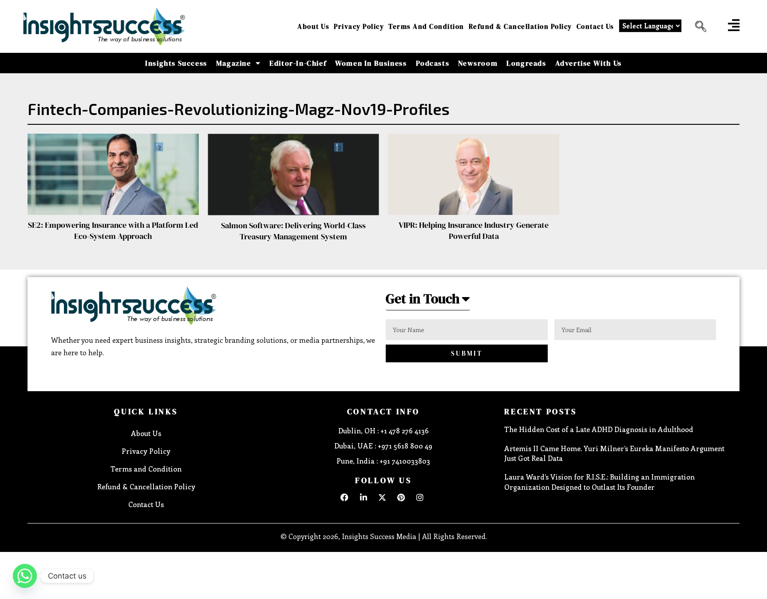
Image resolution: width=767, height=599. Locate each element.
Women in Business (371, 63)
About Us (313, 26)
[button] (697, 27)
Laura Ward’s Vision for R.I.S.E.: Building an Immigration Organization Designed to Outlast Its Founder (599, 481)
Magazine (233, 63)
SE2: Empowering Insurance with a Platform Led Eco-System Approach (113, 230)
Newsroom (478, 63)
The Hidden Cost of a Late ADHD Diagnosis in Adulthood (598, 429)
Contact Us (595, 26)
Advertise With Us (588, 63)
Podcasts (433, 63)
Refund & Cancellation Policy (520, 26)
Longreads (526, 63)
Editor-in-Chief (297, 63)
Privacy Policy (359, 26)
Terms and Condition (426, 26)
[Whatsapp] (25, 576)
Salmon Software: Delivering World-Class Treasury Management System (293, 231)
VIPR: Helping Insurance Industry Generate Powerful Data (474, 230)
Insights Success (176, 63)
